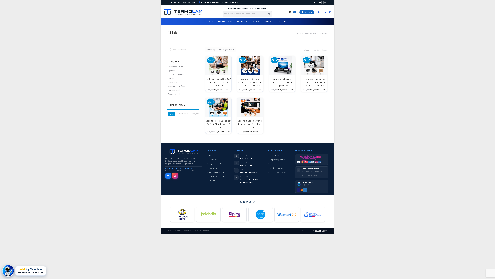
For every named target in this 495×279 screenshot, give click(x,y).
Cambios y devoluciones (278, 164)
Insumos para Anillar (176, 74)
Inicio (210, 155)
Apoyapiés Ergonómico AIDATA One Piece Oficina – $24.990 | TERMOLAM (314, 82)
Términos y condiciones (278, 168)
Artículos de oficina (175, 67)
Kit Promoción (173, 82)
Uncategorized (174, 94)
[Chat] (8, 271)
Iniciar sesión (326, 12)
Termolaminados (175, 90)
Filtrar (171, 114)
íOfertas (171, 78)
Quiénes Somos (214, 159)
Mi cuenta (308, 12)
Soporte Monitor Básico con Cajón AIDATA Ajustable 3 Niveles (218, 124)
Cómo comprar (275, 155)
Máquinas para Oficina (217, 164)
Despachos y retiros (277, 159)
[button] (226, 72)
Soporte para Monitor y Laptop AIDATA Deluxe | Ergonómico (282, 82)
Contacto (212, 180)
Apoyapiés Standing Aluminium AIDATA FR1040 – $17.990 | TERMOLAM (250, 82)
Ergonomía (172, 71)
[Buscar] (269, 14)
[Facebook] (168, 176)
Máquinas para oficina (176, 86)
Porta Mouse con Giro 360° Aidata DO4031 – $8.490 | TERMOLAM (218, 82)
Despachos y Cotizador (217, 176)
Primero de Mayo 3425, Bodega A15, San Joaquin (219, 2)
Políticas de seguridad (278, 172)
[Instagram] (175, 176)
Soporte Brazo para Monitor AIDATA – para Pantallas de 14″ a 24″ (250, 124)
